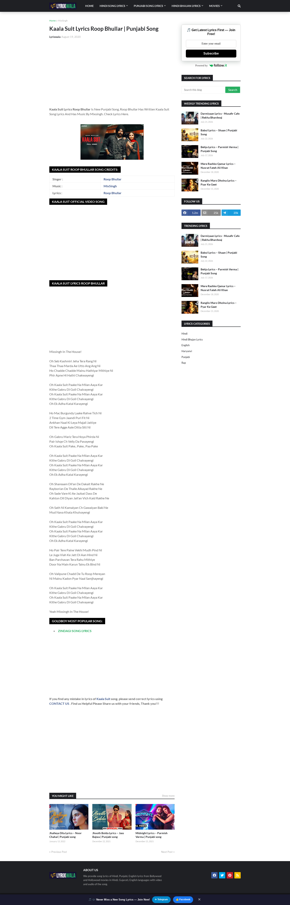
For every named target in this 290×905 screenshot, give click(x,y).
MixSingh (63, 20)
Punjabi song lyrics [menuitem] (148, 5)
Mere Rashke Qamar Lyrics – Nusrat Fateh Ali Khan (218, 165)
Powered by (201, 65)
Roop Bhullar (113, 179)
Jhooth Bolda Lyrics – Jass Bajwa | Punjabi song (108, 835)
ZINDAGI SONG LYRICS (75, 631)
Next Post (167, 851)
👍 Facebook (183, 899)
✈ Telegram (161, 899)
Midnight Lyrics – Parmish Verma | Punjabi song (151, 835)
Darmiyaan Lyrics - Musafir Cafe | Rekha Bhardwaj (220, 115)
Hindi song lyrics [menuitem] (112, 5)
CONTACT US (59, 703)
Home (52, 20)
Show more (168, 795)
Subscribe (211, 53)
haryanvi (186, 351)
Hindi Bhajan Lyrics (192, 339)
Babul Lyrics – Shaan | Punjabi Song (219, 132)
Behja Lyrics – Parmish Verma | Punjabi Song (219, 149)
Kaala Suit (103, 699)
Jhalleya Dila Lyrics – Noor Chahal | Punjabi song (65, 835)
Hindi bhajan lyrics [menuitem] (186, 5)
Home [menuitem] (89, 5)
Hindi (184, 333)
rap (183, 362)
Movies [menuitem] (214, 5)
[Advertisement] (112, 71)
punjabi (185, 357)
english (185, 345)
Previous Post (59, 851)
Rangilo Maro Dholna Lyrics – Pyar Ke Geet (219, 182)
